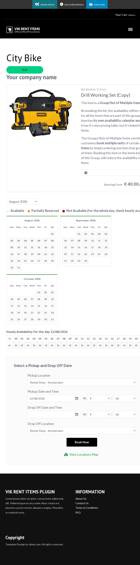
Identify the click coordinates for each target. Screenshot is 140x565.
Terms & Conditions (86, 507)
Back (24, 69)
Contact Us (82, 503)
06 (65, 240)
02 (85, 233)
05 (106, 233)
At (84, 398)
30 (12, 267)
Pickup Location (39, 375)
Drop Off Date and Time (45, 407)
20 (65, 254)
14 (72, 247)
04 (99, 233)
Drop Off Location (41, 424)
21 (72, 254)
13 (65, 247)
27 (39, 260)
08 (79, 240)
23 (12, 260)
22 (52, 254)
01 (79, 233)
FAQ (78, 512)
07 (72, 240)
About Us (80, 498)
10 (92, 240)
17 (92, 247)
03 (92, 233)
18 (99, 247)
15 (79, 247)
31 (18, 267)
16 (85, 247)
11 (99, 240)
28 (45, 260)
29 (52, 260)
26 (32, 260)
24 (18, 260)
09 (85, 240)
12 (106, 240)
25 (25, 260)
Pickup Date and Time (43, 391)
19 (106, 247)
